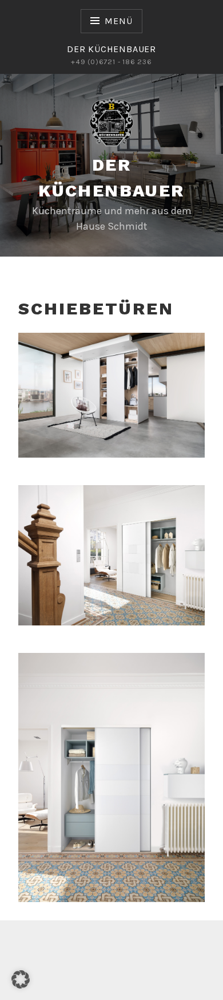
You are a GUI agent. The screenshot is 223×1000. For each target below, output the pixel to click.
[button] (20, 979)
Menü (118, 20)
